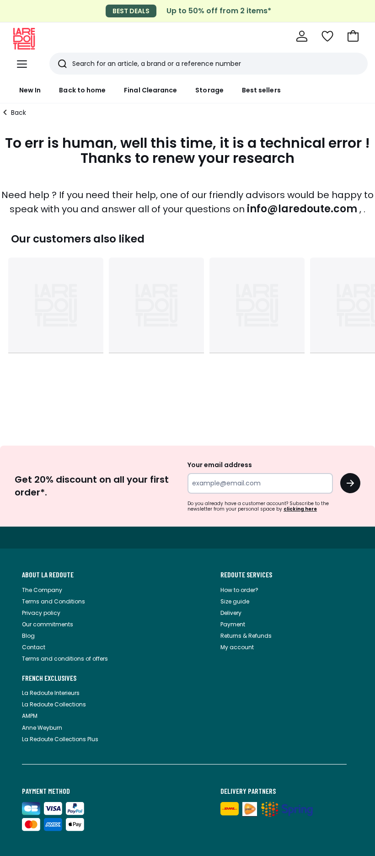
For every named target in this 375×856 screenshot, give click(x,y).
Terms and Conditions (53, 601)
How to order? (239, 590)
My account (237, 647)
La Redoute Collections (54, 704)
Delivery (230, 613)
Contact (33, 647)
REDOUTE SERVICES (246, 575)
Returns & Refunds (246, 636)
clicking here (300, 509)
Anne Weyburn (42, 728)
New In (30, 90)
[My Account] (302, 36)
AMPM (30, 716)
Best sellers (261, 90)
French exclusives (49, 678)
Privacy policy (41, 613)
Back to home (82, 90)
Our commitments (47, 624)
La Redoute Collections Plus (60, 739)
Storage (209, 90)
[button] (353, 36)
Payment (232, 624)
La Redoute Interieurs (51, 693)
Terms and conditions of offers (65, 658)
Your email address (220, 464)
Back (18, 112)
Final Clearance (150, 90)
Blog (28, 636)
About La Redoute (48, 575)
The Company (42, 590)
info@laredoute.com (302, 209)
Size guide (234, 601)
